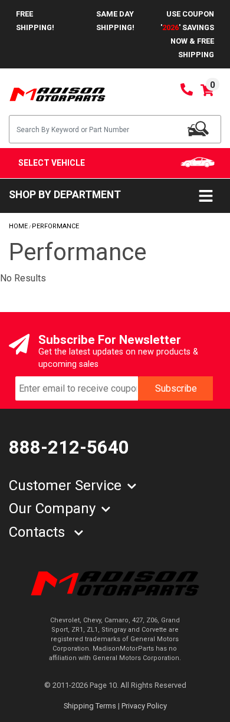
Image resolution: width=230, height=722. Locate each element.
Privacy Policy (144, 705)
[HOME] (115, 582)
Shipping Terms (90, 705)
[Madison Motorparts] (57, 93)
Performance (55, 226)
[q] (198, 128)
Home (18, 226)
